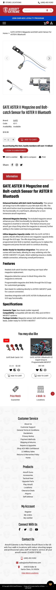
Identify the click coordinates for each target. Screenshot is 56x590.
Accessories (28, 475)
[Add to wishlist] (11, 371)
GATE (15, 120)
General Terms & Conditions (28, 430)
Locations (28, 487)
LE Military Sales (28, 452)
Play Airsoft (28, 484)
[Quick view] (18, 371)
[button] (49, 58)
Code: (5, 123)
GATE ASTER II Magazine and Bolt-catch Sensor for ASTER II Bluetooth (30, 33)
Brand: (5, 120)
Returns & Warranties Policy (28, 455)
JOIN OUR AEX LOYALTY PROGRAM (28, 18)
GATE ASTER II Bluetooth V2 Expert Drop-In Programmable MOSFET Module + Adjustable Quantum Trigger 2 (41, 362)
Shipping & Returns (28, 442)
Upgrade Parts (28, 481)
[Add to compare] (14, 371)
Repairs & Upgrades (28, 445)
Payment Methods (28, 439)
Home (5, 33)
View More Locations (29, 573)
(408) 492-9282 (30, 558)
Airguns (28, 494)
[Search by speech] (47, 10)
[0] (44, 23)
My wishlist (28, 518)
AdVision (42, 586)
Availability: (7, 127)
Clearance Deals (28, 491)
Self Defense (28, 497)
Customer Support (28, 427)
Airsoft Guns (28, 472)
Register (28, 512)
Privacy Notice (28, 436)
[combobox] (36, 10)
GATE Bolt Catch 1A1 (14, 357)
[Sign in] (51, 23)
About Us (28, 424)
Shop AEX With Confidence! (28, 448)
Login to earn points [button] (15, 150)
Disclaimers (28, 433)
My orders (28, 515)
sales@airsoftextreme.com (30, 563)
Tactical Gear (28, 478)
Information (12, 176)
